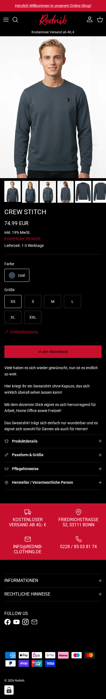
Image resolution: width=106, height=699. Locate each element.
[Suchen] (18, 20)
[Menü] (6, 20)
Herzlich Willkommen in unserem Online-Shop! (53, 6)
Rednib (19, 680)
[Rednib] (53, 19)
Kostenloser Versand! (22, 238)
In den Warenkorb (53, 352)
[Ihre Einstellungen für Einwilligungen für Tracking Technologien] (9, 690)
